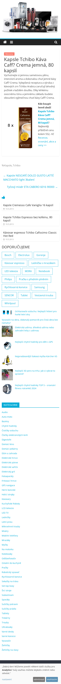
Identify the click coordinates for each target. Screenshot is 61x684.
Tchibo (16, 165)
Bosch (8, 255)
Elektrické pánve (10, 462)
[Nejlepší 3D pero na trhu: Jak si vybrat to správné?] (7, 376)
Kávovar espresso (14, 263)
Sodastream (8, 595)
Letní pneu (7, 521)
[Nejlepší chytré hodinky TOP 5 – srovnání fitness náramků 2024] (7, 390)
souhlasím (52, 679)
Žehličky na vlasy (10, 649)
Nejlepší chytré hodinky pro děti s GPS (34, 341)
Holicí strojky (8, 494)
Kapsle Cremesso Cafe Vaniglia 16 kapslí (28, 205)
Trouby (5, 622)
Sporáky (6, 599)
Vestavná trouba (44, 295)
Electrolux (23, 255)
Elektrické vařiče (10, 467)
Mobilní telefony (10, 535)
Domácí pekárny (10, 448)
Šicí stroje (6, 590)
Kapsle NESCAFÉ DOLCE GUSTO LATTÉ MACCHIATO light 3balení (28, 178)
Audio (5, 412)
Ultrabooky (7, 627)
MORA (28, 271)
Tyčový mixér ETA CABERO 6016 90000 (32, 187)
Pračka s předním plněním (33, 279)
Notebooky (7, 553)
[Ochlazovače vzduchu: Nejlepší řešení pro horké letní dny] (7, 313)
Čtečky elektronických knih (15, 435)
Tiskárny (6, 617)
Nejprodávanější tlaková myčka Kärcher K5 (36, 356)
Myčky (5, 544)
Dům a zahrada (9, 453)
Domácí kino (8, 444)
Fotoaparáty (7, 476)
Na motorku (7, 549)
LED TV (5, 512)
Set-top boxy (8, 585)
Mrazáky (6, 540)
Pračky (5, 567)
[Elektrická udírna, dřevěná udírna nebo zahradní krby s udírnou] (7, 333)
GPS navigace (8, 485)
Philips (8, 279)
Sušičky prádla (9, 608)
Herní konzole (8, 489)
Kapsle (8, 165)
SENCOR (9, 295)
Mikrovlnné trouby (11, 526)
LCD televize (8, 508)
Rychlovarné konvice (12, 576)
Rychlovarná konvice (16, 287)
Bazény (5, 421)
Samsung (39, 287)
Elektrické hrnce (10, 457)
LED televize (11, 271)
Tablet (24, 295)
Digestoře (6, 439)
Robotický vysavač (10, 572)
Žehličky (6, 645)
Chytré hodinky (9, 425)
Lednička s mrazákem (43, 263)
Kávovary (9, 54)
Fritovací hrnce (9, 480)
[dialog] (30, 674)
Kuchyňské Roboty (11, 503)
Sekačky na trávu (10, 581)
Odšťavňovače (9, 558)
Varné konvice (9, 636)
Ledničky (6, 517)
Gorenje (40, 255)
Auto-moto (7, 416)
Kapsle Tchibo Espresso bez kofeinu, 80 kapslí (27, 218)
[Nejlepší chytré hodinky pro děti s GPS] (7, 347)
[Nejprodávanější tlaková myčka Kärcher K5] (7, 361)
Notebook (44, 271)
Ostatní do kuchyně (11, 563)
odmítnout (39, 679)
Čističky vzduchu (10, 430)
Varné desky (8, 631)
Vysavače (6, 640)
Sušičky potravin (10, 604)
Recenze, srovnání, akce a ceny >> (47, 141)
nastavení (7, 679)
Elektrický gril (8, 471)
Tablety (5, 613)
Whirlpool (10, 303)
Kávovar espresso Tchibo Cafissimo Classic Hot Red (30, 234)
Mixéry (5, 531)
